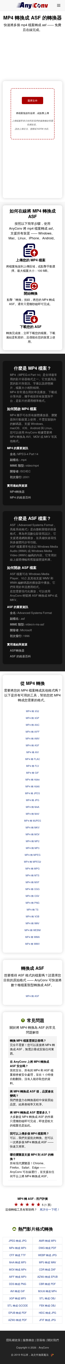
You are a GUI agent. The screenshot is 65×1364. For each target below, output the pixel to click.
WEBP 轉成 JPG (47, 1255)
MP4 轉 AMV (33, 738)
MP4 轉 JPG (32, 800)
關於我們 (53, 1340)
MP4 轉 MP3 (32, 848)
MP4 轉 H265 (32, 786)
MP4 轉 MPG (32, 868)
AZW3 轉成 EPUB (47, 1276)
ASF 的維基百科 (20, 656)
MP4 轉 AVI (32, 752)
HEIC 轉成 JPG (47, 1312)
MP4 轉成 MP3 (17, 1248)
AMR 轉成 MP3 (47, 1240)
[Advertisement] (32, 169)
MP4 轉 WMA (32, 937)
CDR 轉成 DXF (47, 1269)
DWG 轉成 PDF (47, 1248)
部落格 (40, 1340)
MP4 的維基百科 (20, 497)
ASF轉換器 (17, 650)
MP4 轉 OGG (32, 889)
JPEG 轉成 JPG (18, 1240)
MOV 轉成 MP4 (17, 1269)
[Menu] (58, 5)
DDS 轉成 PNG (17, 1284)
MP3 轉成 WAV (47, 1262)
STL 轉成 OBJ (47, 1298)
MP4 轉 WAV (32, 923)
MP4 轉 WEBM (33, 930)
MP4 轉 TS (32, 909)
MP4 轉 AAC (32, 724)
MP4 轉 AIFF (33, 731)
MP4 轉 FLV (32, 766)
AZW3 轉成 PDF (17, 1320)
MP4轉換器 (17, 491)
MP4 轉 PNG (32, 902)
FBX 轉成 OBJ (47, 1305)
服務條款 (28, 1340)
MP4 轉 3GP (32, 718)
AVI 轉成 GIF (17, 1291)
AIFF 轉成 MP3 (17, 1276)
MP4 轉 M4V (32, 813)
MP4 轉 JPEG (32, 793)
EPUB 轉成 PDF (17, 1312)
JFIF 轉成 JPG (47, 1320)
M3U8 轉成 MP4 (47, 1291)
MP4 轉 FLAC (32, 759)
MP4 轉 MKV (33, 827)
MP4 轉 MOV (33, 834)
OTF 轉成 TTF (17, 1255)
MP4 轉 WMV (32, 943)
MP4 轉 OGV (32, 896)
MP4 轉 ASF (32, 745)
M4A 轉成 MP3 (17, 1262)
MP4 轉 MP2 (32, 841)
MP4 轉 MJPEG (32, 820)
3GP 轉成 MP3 (17, 1298)
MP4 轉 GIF (32, 772)
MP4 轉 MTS (32, 875)
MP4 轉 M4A (32, 807)
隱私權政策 (13, 1340)
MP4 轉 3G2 (32, 711)
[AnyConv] (32, 5)
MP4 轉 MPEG (32, 855)
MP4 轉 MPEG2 (32, 861)
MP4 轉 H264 (32, 779)
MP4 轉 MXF (32, 882)
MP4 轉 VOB (32, 916)
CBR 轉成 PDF (47, 1284)
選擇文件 (32, 100)
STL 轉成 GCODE (17, 1305)
